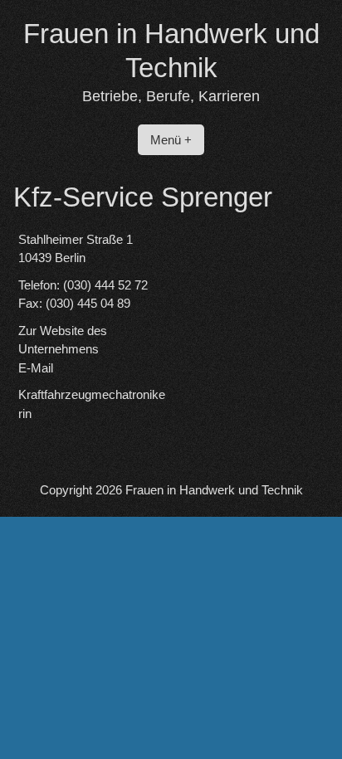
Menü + (171, 140)
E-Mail (35, 368)
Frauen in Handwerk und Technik (214, 490)
